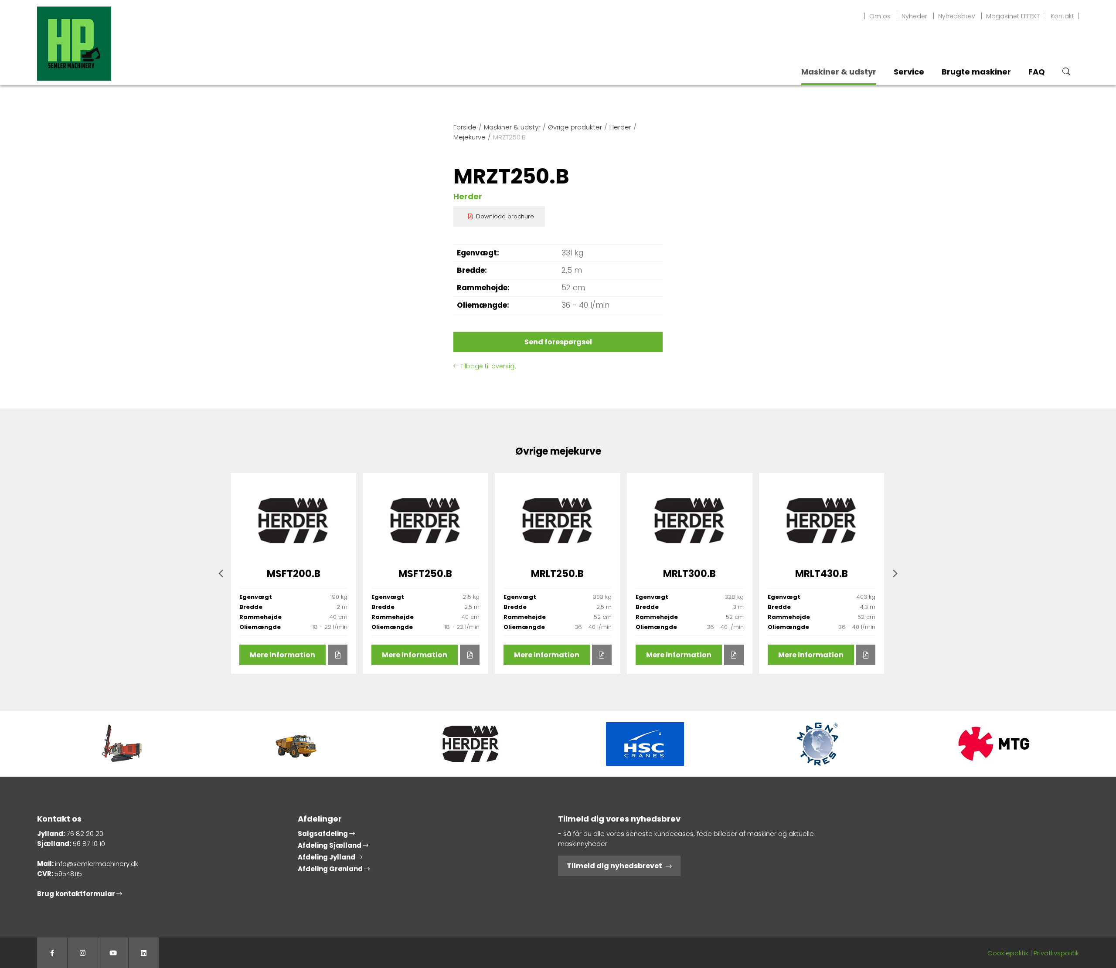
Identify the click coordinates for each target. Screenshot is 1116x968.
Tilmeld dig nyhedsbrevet (614, 866)
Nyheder (914, 16)
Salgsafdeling (323, 833)
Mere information (282, 655)
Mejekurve (469, 137)
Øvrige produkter (575, 127)
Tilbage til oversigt (488, 366)
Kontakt (1062, 16)
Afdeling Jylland (327, 857)
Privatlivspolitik (1056, 953)
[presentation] (221, 573)
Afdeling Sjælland (330, 845)
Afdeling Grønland (331, 868)
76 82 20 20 (85, 833)
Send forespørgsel (558, 342)
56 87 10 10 (89, 843)
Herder (620, 127)
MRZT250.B (509, 137)
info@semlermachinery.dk (96, 863)
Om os (880, 16)
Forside (464, 127)
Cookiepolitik (1007, 953)
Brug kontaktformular (76, 893)
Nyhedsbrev (956, 16)
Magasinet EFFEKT (1013, 16)
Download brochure (505, 216)
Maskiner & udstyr (512, 127)
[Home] (74, 43)
